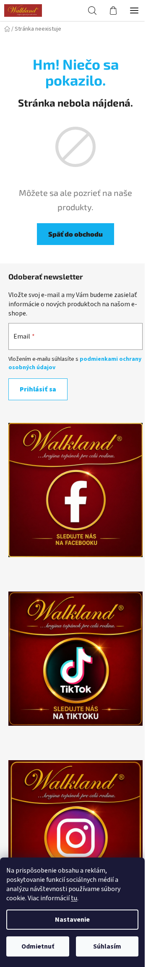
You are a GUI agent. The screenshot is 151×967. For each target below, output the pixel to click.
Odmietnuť (37, 946)
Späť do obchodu (75, 234)
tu (74, 898)
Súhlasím (107, 946)
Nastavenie (72, 919)
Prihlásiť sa (38, 389)
